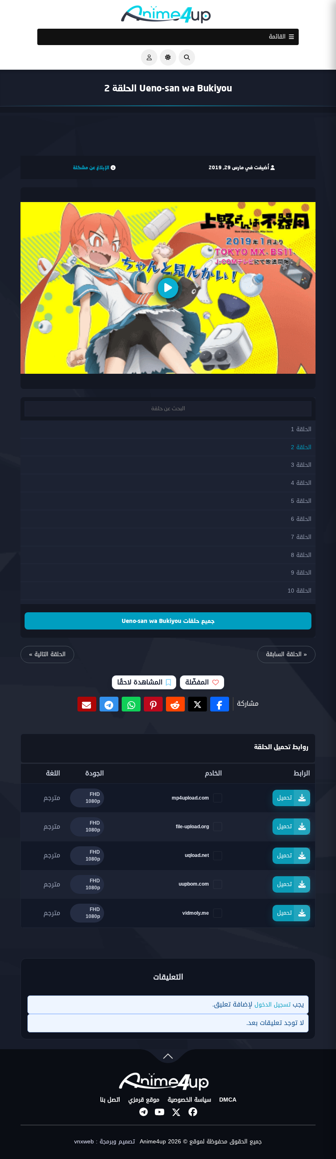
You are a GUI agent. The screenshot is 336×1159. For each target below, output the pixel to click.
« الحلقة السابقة (286, 654)
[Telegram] (143, 1112)
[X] (176, 1112)
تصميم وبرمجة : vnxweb (104, 1142)
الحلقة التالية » (47, 654)
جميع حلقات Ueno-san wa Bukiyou (168, 620)
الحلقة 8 (301, 555)
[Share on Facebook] (219, 704)
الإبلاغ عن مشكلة (91, 167)
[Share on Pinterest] (153, 704)
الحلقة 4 (301, 483)
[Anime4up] (166, 16)
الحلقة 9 (301, 572)
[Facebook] (192, 1112)
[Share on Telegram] (109, 704)
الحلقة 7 (301, 537)
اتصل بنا (110, 1100)
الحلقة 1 (301, 429)
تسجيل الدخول (272, 1004)
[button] (187, 57)
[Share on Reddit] (175, 704)
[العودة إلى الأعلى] (168, 1058)
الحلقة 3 (301, 464)
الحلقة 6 (301, 519)
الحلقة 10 (299, 590)
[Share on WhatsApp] (131, 704)
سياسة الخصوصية (189, 1100)
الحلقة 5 (301, 501)
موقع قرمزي (143, 1100)
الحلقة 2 (301, 447)
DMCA (227, 1100)
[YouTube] (160, 1112)
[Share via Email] (86, 704)
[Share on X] (197, 704)
